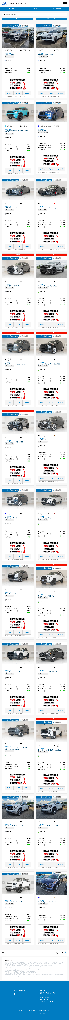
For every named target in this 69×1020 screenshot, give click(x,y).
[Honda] (5, 3)
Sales (12, 8)
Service (35, 8)
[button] (32, 35)
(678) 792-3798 (47, 993)
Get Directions (58, 8)
